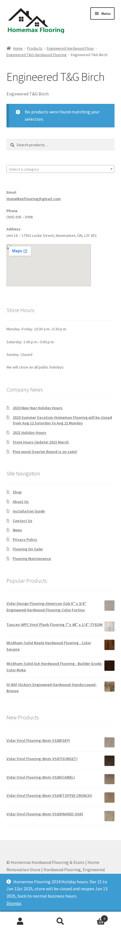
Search (60, 921)
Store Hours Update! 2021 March (41, 442)
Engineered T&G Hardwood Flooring (36, 54)
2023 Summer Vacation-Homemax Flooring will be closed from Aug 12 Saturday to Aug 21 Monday (62, 420)
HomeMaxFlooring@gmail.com (33, 198)
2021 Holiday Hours (29, 432)
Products (34, 48)
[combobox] (60, 169)
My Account (20, 921)
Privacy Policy (25, 539)
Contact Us (22, 520)
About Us (21, 501)
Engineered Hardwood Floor (70, 48)
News (17, 529)
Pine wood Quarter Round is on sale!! (45, 451)
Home (18, 48)
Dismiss (13, 903)
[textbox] (61, 169)
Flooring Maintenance (32, 558)
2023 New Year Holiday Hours (37, 407)
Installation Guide (29, 511)
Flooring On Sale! (28, 549)
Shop (17, 492)
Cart (93, 916)
